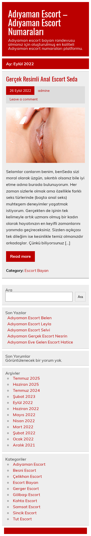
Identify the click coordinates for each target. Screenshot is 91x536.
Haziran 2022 (26, 408)
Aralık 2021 (24, 444)
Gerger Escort (26, 488)
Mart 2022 (23, 426)
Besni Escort (24, 470)
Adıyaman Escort (29, 464)
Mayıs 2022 (24, 414)
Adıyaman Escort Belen (29, 317)
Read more (20, 256)
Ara (8, 289)
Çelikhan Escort (27, 476)
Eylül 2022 (23, 402)
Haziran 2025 (26, 384)
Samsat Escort (26, 506)
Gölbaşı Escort (26, 494)
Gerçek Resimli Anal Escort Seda (41, 78)
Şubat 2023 (24, 396)
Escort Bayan (37, 270)
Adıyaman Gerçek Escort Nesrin (37, 335)
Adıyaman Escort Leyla (29, 323)
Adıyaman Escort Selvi (28, 329)
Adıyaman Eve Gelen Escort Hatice (40, 342)
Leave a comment (24, 99)
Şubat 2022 (24, 432)
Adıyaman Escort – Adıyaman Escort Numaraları (37, 22)
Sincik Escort (25, 512)
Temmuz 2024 (26, 390)
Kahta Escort (25, 500)
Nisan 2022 (24, 420)
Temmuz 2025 (26, 378)
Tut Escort (22, 518)
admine (44, 90)
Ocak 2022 (23, 438)
